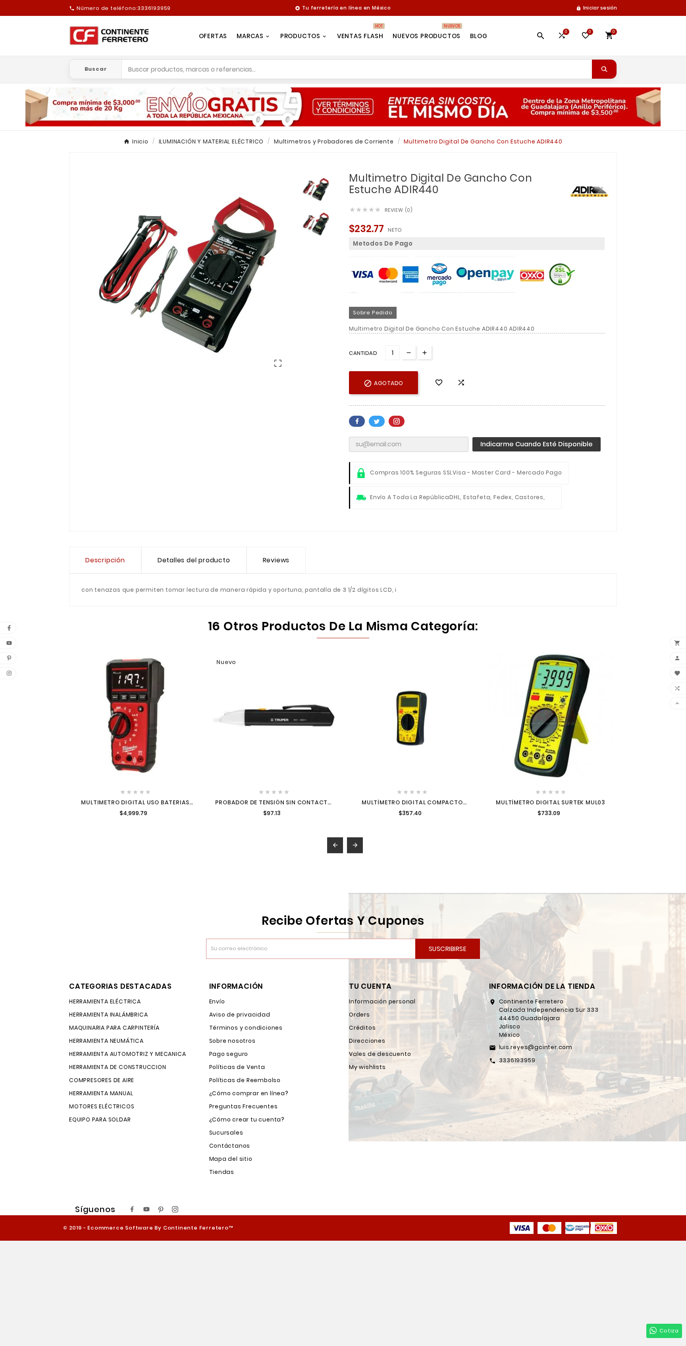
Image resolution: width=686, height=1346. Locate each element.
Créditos (362, 1028)
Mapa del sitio (230, 1159)
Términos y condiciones (246, 1028)
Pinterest (397, 421)
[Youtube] (146, 1209)
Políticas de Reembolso (245, 1080)
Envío (217, 1001)
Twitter (377, 421)
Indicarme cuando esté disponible (536, 444)
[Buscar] (604, 69)
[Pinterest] (161, 1209)
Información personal (382, 1001)
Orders (359, 1015)
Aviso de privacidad (239, 1015)
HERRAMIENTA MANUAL (101, 1093)
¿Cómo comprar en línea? (249, 1093)
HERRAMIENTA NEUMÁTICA (106, 1041)
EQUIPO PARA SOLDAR (100, 1119)
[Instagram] (175, 1209)
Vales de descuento (380, 1054)
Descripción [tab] (105, 560)
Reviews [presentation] (276, 560)
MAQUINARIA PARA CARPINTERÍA (114, 1028)
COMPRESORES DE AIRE (101, 1080)
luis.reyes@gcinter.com (536, 1047)
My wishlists (367, 1067)
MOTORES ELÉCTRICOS (101, 1106)
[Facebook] (132, 1209)
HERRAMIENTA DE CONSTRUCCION (117, 1067)
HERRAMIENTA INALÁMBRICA (108, 1015)
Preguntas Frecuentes (243, 1106)
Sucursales (226, 1133)
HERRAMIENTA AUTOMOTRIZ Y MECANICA (127, 1054)
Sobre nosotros (232, 1041)
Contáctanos (230, 1146)
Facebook (357, 421)
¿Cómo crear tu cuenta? (247, 1119)
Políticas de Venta (237, 1067)
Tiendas (222, 1172)
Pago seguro (229, 1054)
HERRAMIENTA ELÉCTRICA (105, 1001)
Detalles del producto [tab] (194, 560)
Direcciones (367, 1041)
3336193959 (517, 1060)
